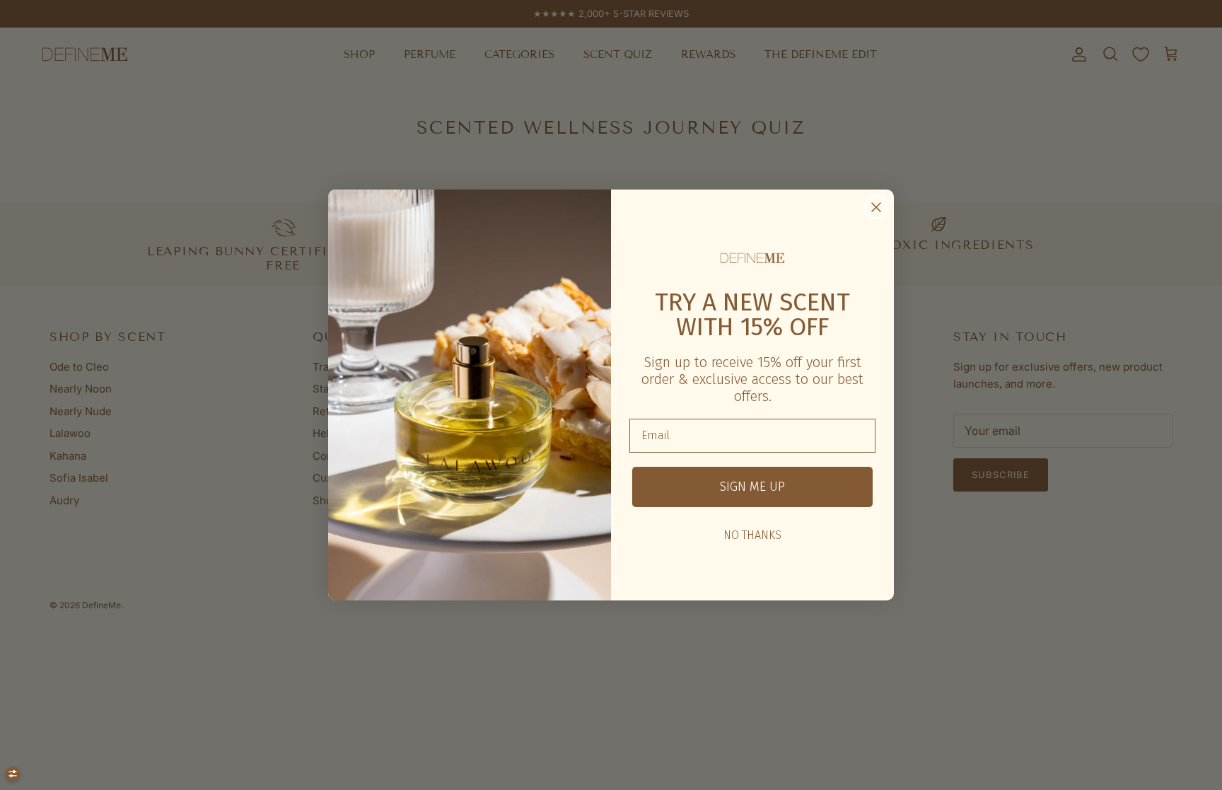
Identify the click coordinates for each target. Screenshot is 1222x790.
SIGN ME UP (752, 486)
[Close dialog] (876, 207)
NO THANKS (752, 535)
